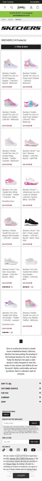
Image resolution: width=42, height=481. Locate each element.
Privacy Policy (13, 431)
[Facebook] (27, 450)
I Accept (21, 475)
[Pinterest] (12, 450)
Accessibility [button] (34, 2)
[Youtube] (34, 450)
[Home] (21, 7)
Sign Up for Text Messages (12, 419)
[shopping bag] (37, 7)
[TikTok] (5, 450)
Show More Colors (8, 201)
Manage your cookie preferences (21, 458)
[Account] (31, 7)
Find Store (34, 442)
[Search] (11, 7)
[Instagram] (20, 450)
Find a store (6, 438)
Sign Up (6, 414)
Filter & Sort (22, 47)
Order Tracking (8, 2)
